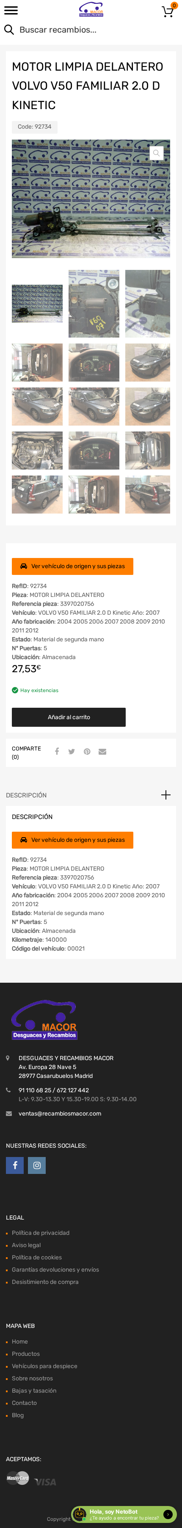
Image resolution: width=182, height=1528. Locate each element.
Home (20, 1341)
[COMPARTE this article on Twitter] (70, 752)
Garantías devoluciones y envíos (55, 1269)
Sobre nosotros (32, 1378)
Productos (26, 1354)
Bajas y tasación (34, 1390)
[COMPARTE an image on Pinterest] (85, 752)
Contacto (24, 1403)
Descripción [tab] (26, 795)
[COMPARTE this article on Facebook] (55, 752)
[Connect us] (15, 1165)
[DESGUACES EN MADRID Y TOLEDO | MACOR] (91, 9)
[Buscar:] (79, 30)
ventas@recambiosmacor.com (60, 1113)
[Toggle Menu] (11, 13)
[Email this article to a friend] (101, 752)
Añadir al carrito (69, 717)
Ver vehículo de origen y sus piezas (78, 566)
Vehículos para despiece (44, 1366)
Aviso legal (26, 1245)
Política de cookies (37, 1257)
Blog (18, 1415)
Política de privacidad (40, 1233)
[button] (156, 153)
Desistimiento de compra (45, 1282)
